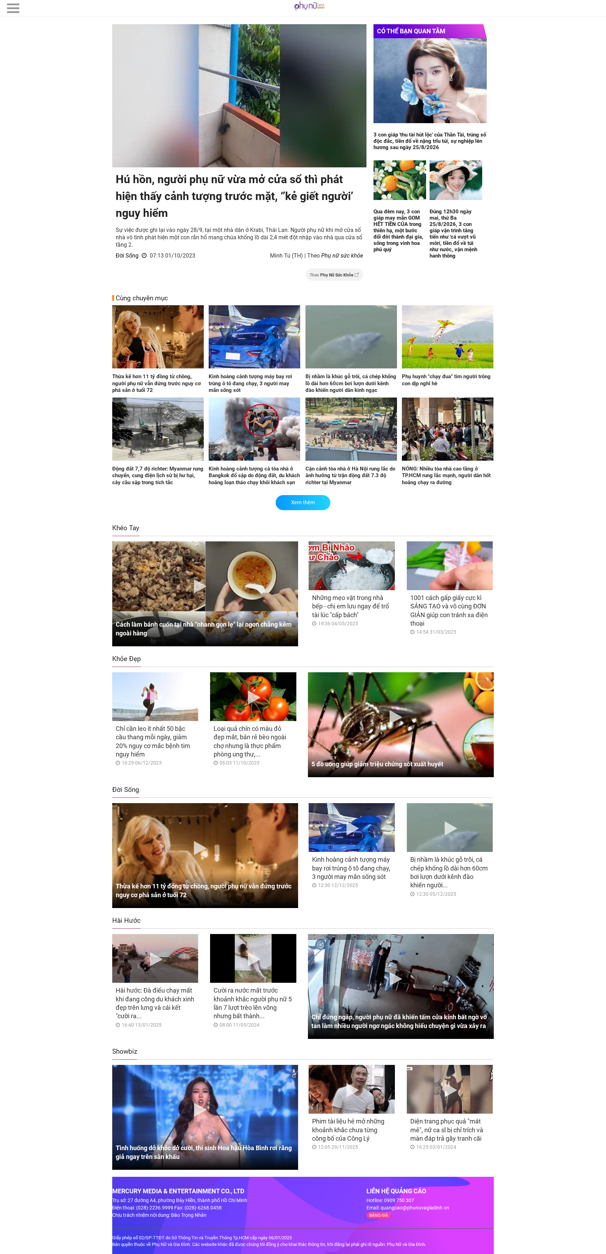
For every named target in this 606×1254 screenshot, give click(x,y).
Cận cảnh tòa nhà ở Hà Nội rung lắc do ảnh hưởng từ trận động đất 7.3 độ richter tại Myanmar (350, 476)
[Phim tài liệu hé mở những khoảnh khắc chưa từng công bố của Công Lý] (352, 1089)
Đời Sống (127, 255)
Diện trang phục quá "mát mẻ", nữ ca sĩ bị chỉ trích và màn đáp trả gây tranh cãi (446, 1130)
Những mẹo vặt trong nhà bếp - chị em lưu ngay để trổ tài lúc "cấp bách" (350, 606)
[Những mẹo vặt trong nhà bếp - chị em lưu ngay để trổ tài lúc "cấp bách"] (352, 565)
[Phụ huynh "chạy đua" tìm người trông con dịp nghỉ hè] (447, 337)
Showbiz (124, 1051)
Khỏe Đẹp (126, 659)
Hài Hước (126, 920)
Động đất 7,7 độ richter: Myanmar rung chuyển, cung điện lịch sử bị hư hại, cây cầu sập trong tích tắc (157, 476)
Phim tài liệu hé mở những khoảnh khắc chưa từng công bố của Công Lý (348, 1130)
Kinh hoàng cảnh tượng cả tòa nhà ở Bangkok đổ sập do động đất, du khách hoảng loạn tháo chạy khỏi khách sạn (254, 476)
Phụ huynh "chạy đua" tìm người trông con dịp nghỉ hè (446, 380)
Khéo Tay (125, 528)
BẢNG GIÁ (378, 1215)
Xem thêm (303, 502)
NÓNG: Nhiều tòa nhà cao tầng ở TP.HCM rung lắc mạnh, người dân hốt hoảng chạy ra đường (446, 476)
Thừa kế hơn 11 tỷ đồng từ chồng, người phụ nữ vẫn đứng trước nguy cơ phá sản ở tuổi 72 (156, 383)
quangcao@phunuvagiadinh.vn (415, 1207)
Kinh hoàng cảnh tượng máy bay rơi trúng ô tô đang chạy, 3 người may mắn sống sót (250, 383)
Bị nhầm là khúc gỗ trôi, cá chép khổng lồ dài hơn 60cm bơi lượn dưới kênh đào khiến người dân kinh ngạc (350, 383)
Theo (331, 275)
